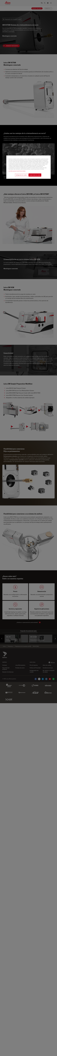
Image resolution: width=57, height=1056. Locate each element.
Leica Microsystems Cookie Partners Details (16, 171)
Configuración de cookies (21, 175)
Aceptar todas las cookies (34, 175)
